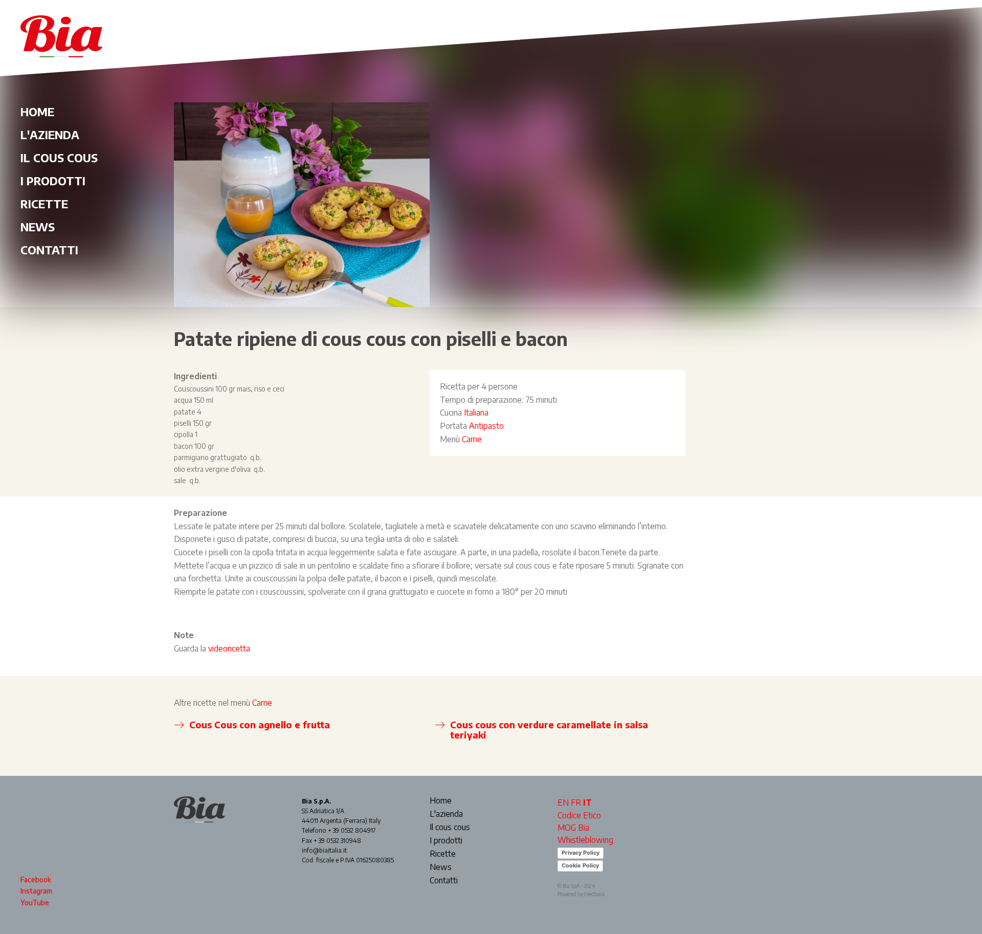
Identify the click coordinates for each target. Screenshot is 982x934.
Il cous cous (59, 157)
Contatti (49, 250)
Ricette (44, 204)
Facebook (35, 879)
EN (563, 802)
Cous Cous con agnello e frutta (259, 724)
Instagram (36, 890)
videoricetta (230, 648)
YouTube (34, 902)
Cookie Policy (580, 865)
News (37, 227)
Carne (472, 439)
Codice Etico (579, 815)
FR (576, 802)
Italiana (476, 412)
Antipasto (486, 426)
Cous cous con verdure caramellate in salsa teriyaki (549, 730)
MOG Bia (573, 827)
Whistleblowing (585, 840)
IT (587, 802)
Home (37, 111)
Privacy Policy (580, 852)
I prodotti (52, 180)
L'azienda (49, 134)
